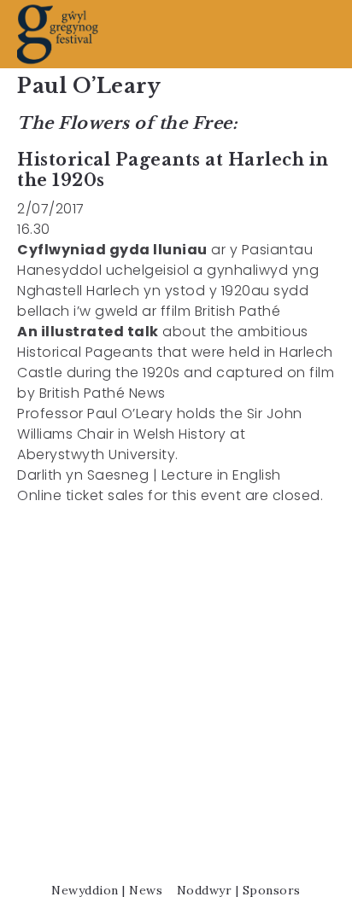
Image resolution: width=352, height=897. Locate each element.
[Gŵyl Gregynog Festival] (57, 34)
